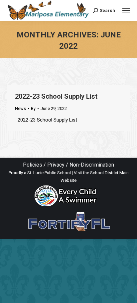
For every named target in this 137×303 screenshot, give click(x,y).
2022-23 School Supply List (56, 96)
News (20, 108)
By (33, 108)
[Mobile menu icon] (126, 10)
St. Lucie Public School (49, 172)
